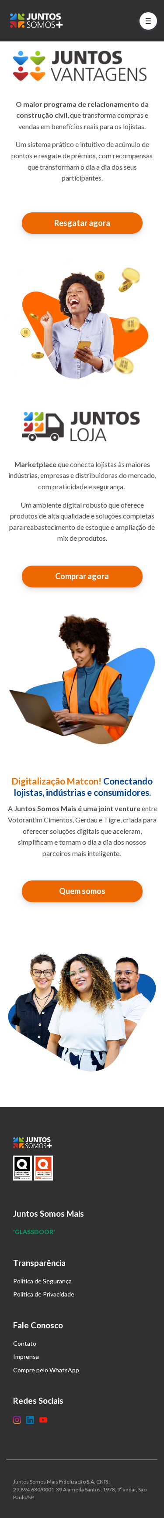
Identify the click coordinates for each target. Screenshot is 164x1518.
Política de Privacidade (43, 1294)
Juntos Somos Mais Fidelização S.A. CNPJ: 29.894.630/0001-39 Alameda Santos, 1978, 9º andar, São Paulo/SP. (80, 1489)
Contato (24, 1343)
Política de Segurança (42, 1281)
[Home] (39, 21)
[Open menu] (148, 21)
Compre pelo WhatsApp (46, 1370)
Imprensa (26, 1356)
